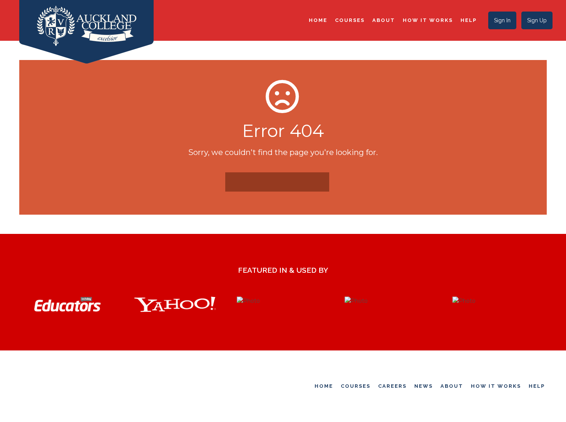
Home (318, 20)
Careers (392, 386)
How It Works (428, 20)
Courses (350, 20)
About (383, 20)
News (423, 386)
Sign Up (537, 20)
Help (469, 20)
